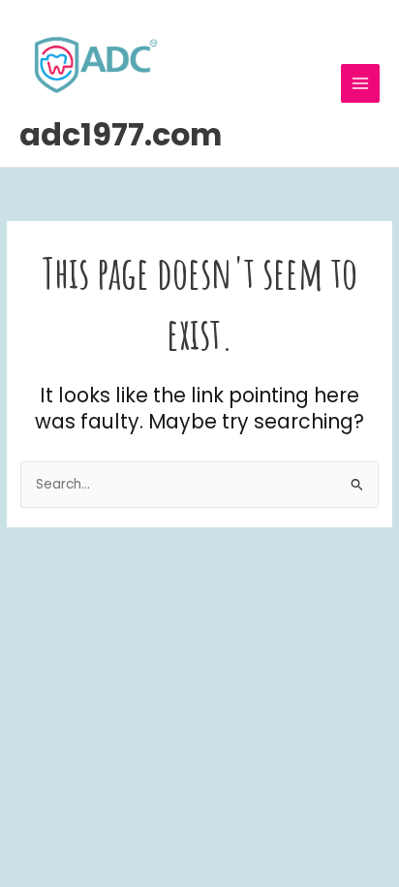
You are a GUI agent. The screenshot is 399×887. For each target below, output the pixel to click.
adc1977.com (120, 134)
